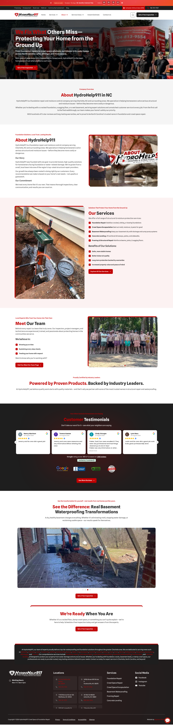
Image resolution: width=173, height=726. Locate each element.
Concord (35, 654)
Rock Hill (92, 652)
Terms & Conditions (69, 719)
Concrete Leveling (114, 700)
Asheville (24, 652)
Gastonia (99, 652)
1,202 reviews (101, 457)
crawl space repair (85, 654)
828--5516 (88, 700)
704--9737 (62, 700)
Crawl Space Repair (115, 683)
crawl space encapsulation (102, 654)
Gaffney (52, 652)
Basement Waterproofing (117, 692)
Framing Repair (113, 696)
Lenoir (38, 652)
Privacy (57, 719)
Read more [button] (22, 451)
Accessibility (82, 719)
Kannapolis (84, 652)
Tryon (111, 652)
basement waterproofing (122, 654)
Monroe (68, 652)
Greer (116, 652)
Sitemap (92, 719)
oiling (128, 652)
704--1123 (62, 687)
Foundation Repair (114, 678)
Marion (121, 652)
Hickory (106, 652)
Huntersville (60, 652)
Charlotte (31, 652)
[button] (53, 15)
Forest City (45, 652)
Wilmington (25, 654)
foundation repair (72, 654)
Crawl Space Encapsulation (118, 687)
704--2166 (88, 687)
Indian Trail (76, 652)
